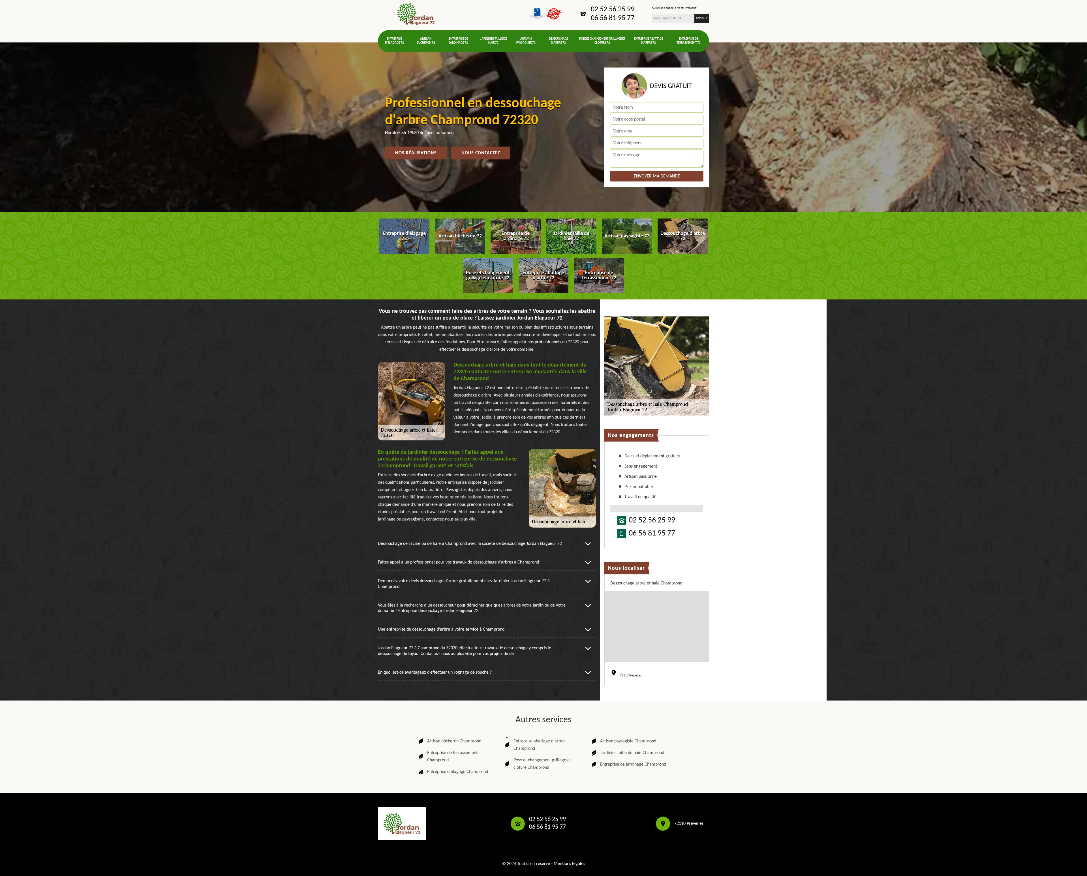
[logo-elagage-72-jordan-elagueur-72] (416, 14)
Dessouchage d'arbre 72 (558, 40)
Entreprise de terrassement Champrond (452, 757)
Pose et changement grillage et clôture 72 (602, 40)
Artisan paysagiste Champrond (628, 741)
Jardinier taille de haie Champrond (632, 753)
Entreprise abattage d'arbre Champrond (539, 745)
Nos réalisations (416, 153)
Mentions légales (569, 864)
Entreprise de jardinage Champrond (633, 764)
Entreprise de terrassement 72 (689, 40)
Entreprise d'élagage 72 (394, 40)
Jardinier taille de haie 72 (493, 40)
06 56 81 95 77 (612, 18)
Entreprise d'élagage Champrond (457, 772)
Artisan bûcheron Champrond (454, 741)
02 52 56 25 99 (612, 9)
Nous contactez (480, 153)
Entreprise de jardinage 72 (458, 40)
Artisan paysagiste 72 (526, 40)
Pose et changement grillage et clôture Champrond (542, 764)
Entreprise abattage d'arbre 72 (648, 40)
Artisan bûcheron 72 (426, 40)
